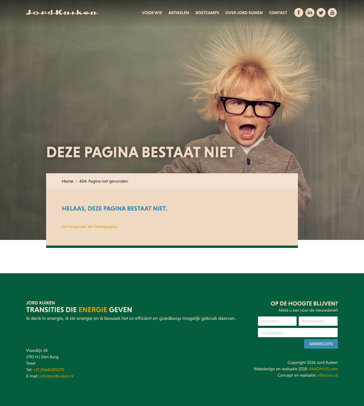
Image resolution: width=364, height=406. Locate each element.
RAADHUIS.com (323, 369)
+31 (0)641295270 (48, 369)
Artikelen (178, 12)
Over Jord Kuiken (244, 12)
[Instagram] (321, 12)
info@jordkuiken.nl (56, 376)
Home (67, 181)
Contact (278, 12)
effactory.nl (327, 375)
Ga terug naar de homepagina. (90, 226)
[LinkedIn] (310, 12)
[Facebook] (298, 12)
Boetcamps (207, 12)
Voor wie (152, 12)
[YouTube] (332, 12)
